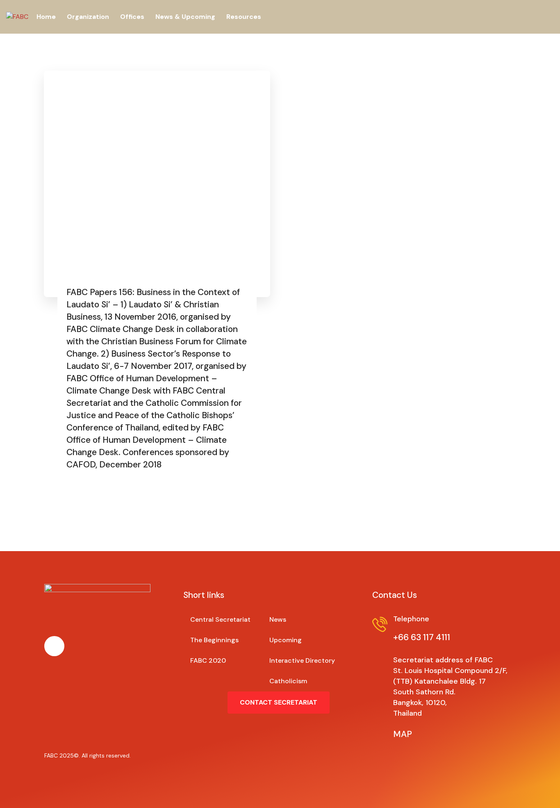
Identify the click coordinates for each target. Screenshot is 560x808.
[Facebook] (54, 646)
